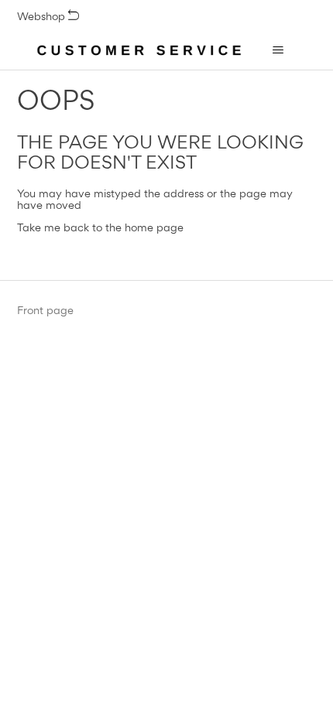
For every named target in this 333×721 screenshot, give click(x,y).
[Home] (139, 50)
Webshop (42, 15)
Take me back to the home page (100, 227)
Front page (45, 310)
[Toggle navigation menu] (277, 50)
